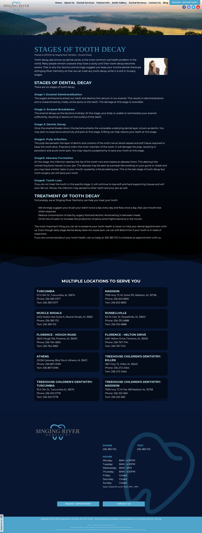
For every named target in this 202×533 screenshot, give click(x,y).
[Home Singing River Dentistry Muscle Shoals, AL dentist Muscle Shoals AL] (16, 6)
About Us (69, 3)
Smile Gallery (119, 3)
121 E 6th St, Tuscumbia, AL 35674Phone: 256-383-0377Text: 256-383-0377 (56, 297)
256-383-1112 (109, 449)
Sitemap (158, 519)
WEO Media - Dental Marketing (96, 519)
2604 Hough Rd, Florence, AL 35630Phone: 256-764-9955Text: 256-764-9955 (57, 340)
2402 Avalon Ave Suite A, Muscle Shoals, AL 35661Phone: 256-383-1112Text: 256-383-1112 (65, 318)
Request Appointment (185, 2)
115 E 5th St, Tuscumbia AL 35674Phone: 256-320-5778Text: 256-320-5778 (64, 389)
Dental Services (85, 3)
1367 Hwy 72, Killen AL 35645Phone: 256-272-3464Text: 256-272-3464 (133, 364)
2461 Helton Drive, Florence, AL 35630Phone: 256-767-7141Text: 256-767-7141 (126, 340)
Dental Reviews (137, 3)
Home (58, 3)
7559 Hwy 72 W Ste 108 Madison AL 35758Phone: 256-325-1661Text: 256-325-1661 (133, 389)
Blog (165, 3)
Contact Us (155, 3)
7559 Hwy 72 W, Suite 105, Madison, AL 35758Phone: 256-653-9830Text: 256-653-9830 (130, 297)
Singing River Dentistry (69, 519)
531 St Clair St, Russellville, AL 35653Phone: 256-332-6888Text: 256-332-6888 (125, 318)
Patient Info (103, 3)
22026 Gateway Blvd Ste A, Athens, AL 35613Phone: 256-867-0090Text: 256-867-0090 (62, 362)
